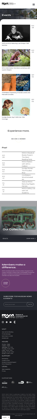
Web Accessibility (6, 369)
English (5, 417)
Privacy (4, 371)
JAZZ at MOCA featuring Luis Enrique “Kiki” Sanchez (15, 44)
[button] (33, 4)
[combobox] (6, 417)
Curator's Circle (6, 360)
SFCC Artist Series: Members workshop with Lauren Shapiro (16, 69)
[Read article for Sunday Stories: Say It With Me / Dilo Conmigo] (16, 107)
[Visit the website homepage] (9, 4)
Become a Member (18, 139)
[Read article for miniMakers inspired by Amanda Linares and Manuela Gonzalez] (16, 82)
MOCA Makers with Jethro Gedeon (27, 164)
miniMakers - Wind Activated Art (27, 177)
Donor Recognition (6, 364)
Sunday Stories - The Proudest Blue (28, 171)
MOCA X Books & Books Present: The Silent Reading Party (28, 156)
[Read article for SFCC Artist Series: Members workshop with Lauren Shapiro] (16, 57)
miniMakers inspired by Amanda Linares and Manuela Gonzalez (16, 93)
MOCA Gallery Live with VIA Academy (28, 191)
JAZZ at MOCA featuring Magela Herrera (28, 184)
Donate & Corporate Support (9, 362)
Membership (5, 358)
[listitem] (18, 156)
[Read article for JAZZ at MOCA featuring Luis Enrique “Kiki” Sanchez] (16, 33)
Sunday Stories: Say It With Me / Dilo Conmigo (13, 118)
